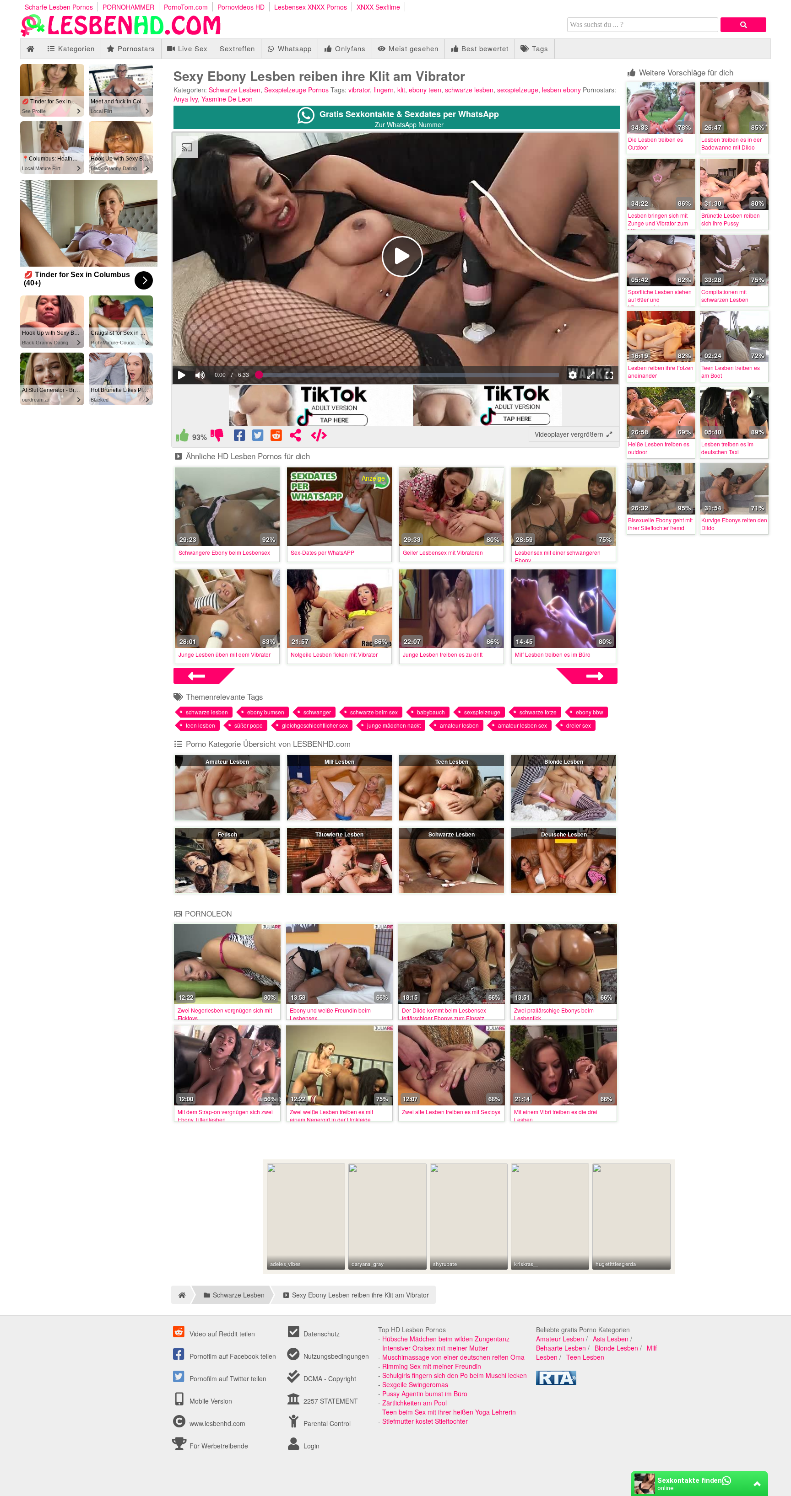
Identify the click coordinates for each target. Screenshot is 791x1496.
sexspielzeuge (517, 89)
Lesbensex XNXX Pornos (310, 6)
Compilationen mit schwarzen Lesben (724, 295)
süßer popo (248, 725)
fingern (384, 89)
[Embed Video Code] (318, 437)
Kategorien (75, 48)
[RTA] (556, 1382)
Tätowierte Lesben (339, 834)
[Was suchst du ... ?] (743, 24)
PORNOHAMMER (128, 6)
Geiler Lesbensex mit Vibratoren (443, 552)
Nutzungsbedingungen (335, 1356)
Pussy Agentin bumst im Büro (424, 1393)
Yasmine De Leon (227, 98)
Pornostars (135, 48)
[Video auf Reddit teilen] (277, 437)
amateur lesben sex (522, 725)
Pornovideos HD (241, 6)
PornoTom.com (186, 6)
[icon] (30, 49)
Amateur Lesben (227, 761)
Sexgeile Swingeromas (415, 1384)
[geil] (182, 437)
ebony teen (425, 89)
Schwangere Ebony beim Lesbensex (224, 552)
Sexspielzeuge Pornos (296, 89)
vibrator (359, 89)
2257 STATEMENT (330, 1400)
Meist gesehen (412, 48)
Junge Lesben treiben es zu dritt (442, 654)
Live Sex (192, 48)
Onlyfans (349, 48)
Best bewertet (484, 48)
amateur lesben (459, 725)
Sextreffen (237, 48)
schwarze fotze (538, 712)
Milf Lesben (339, 761)
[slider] (216, 347)
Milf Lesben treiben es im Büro (553, 654)
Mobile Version (210, 1400)
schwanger (317, 712)
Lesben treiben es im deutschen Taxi (727, 448)
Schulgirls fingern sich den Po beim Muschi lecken (454, 1375)
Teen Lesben (451, 761)
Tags (539, 48)
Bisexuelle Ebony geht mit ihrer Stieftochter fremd (660, 523)
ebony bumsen (265, 712)
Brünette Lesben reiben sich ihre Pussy (730, 219)
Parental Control (326, 1423)
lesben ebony (561, 89)
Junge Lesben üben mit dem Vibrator (225, 654)
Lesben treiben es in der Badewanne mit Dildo (731, 143)
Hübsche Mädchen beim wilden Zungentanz (445, 1338)
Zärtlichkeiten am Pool (414, 1402)
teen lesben (200, 725)
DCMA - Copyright (329, 1378)
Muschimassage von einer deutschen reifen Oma (453, 1357)
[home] (180, 1295)
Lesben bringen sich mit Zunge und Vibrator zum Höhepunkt (658, 223)
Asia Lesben (610, 1338)
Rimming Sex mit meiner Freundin (431, 1366)
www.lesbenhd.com (217, 1423)
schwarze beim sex (374, 712)
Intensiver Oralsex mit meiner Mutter (435, 1347)
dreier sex (578, 725)
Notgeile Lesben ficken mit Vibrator (334, 654)
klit (401, 89)
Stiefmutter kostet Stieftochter (425, 1421)
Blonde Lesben (563, 761)
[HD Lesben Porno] (121, 33)
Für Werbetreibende (218, 1445)
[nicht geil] (217, 437)
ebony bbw (589, 712)
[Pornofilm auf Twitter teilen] (258, 437)
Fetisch (227, 834)
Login (311, 1445)
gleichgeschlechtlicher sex (315, 725)
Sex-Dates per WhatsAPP (322, 552)
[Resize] (591, 375)
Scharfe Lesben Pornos (59, 6)
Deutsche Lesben (564, 834)
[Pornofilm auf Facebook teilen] (240, 437)
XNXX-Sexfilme (378, 6)
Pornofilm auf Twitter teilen (227, 1378)
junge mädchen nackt (394, 725)
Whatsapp (294, 48)
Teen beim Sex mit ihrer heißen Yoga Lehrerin (449, 1411)
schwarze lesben (469, 89)
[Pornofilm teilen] (295, 437)
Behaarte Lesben (561, 1347)
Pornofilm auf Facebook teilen (232, 1356)
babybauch (431, 712)
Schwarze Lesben (234, 89)
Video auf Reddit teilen (221, 1333)
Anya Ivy (185, 98)
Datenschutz (321, 1333)
